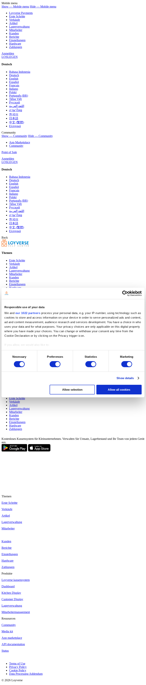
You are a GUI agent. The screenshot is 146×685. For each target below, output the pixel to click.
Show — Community (14, 136)
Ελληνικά (15, 126)
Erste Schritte (17, 16)
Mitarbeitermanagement (16, 612)
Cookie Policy (17, 670)
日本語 (13, 118)
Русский (14, 102)
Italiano (13, 88)
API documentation (13, 644)
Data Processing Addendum (26, 673)
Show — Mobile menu (15, 6)
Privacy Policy (18, 667)
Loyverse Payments (21, 13)
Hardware (15, 43)
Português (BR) (18, 95)
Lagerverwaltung (19, 26)
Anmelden (8, 53)
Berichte (14, 36)
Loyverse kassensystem (16, 580)
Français (14, 85)
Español (14, 82)
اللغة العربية (16, 106)
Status (5, 650)
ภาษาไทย (15, 110)
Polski (13, 92)
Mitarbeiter (15, 30)
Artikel (13, 23)
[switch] (55, 364)
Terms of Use (17, 663)
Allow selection (72, 389)
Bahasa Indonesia (19, 71)
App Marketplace (19, 142)
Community (16, 145)
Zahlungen (15, 47)
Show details (125, 378)
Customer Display (12, 599)
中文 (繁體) (16, 122)
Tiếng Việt (15, 99)
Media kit (7, 631)
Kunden (14, 33)
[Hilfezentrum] (15, 245)
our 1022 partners (27, 313)
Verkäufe (14, 19)
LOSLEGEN (10, 56)
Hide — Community (40, 136)
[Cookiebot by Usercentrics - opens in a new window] (125, 293)
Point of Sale (9, 152)
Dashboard (8, 586)
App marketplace (12, 637)
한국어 (13, 114)
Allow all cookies (119, 389)
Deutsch (14, 75)
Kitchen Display (11, 592)
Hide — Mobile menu (43, 6)
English (13, 78)
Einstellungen (17, 40)
